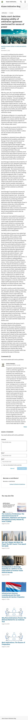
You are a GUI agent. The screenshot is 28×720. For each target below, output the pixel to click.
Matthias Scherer (5, 46)
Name (3, 453)
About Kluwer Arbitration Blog (9, 718)
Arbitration (4, 13)
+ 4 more (11, 13)
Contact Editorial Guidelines (17, 484)
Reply (25, 427)
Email (3, 459)
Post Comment (22, 468)
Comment (3, 439)
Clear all (12, 468)
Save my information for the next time (12, 465)
